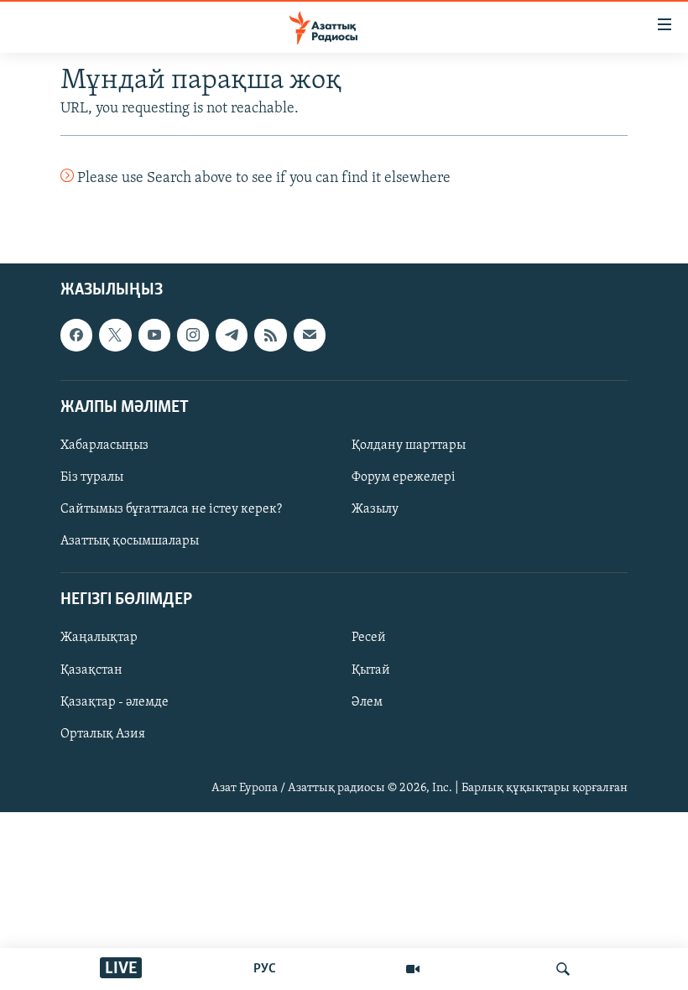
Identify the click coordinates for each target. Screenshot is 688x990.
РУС (264, 969)
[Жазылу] (310, 336)
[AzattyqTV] (413, 969)
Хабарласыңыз (104, 445)
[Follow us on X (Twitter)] (115, 336)
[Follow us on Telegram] (232, 336)
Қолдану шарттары (409, 445)
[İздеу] (563, 969)
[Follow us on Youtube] (154, 336)
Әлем (367, 702)
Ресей (369, 638)
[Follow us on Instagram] (193, 336)
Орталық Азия (102, 734)
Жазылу (375, 510)
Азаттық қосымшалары (129, 542)
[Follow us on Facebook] (76, 336)
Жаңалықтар (99, 638)
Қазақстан (91, 670)
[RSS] (270, 336)
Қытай (371, 670)
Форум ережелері (404, 477)
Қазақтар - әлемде (114, 702)
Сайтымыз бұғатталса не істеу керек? (171, 510)
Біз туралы (91, 477)
